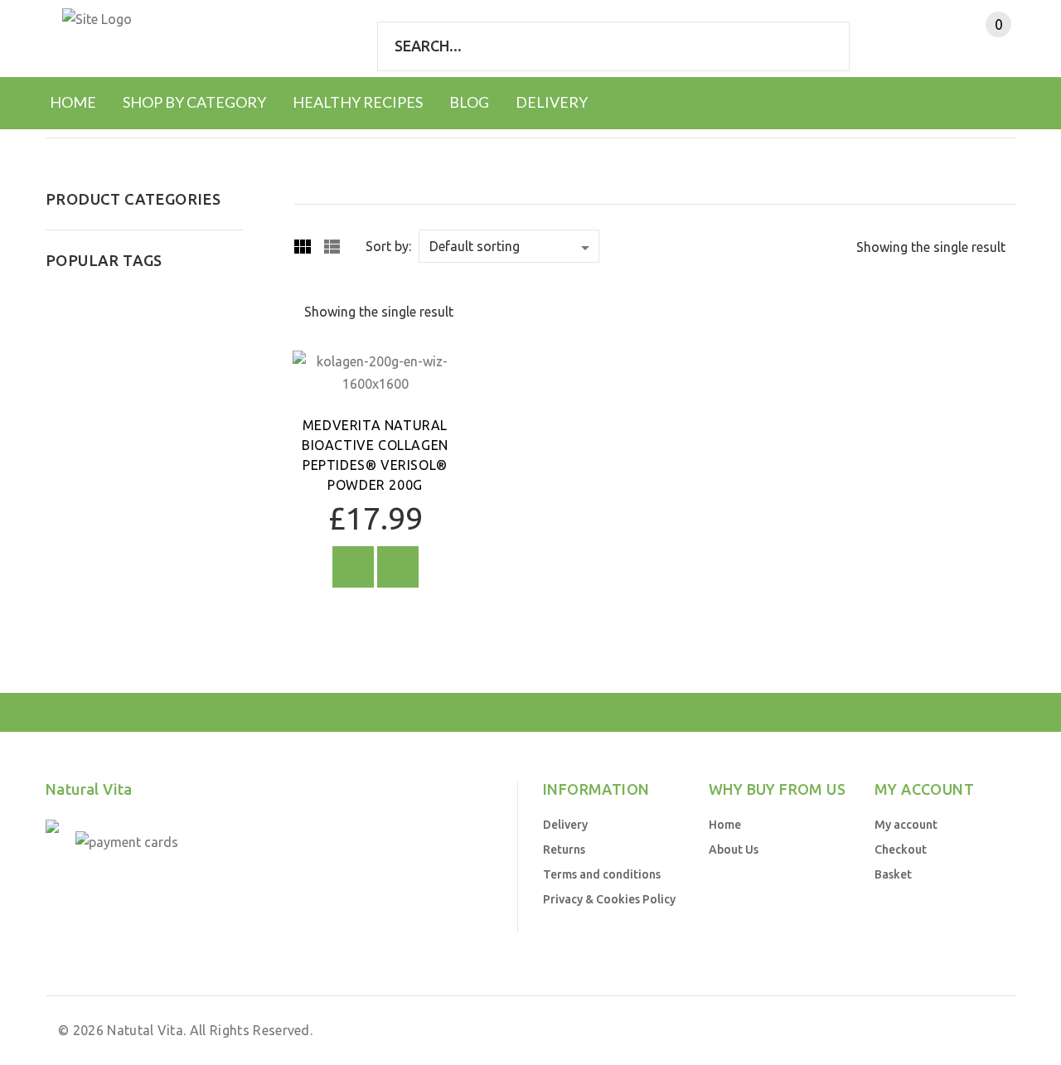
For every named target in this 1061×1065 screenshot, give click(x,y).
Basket (893, 874)
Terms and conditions (602, 874)
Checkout (900, 849)
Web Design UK (809, 1030)
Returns (564, 849)
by (867, 1030)
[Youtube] (67, 892)
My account (905, 824)
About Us (733, 849)
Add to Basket (353, 567)
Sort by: (388, 246)
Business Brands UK (940, 1030)
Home (725, 824)
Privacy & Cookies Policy (609, 899)
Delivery (565, 824)
